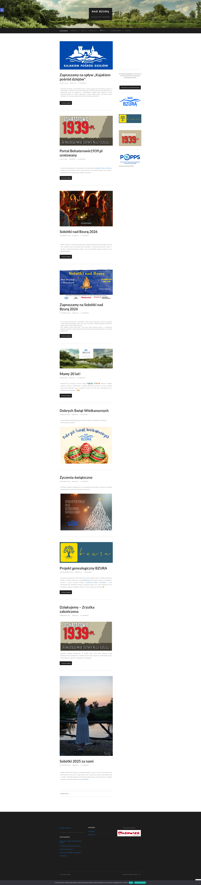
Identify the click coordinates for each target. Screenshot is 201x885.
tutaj (69, 587)
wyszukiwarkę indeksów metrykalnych (95, 582)
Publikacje (92, 30)
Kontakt (128, 30)
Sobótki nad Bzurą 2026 (79, 231)
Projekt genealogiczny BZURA (83, 568)
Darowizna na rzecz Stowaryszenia (130, 87)
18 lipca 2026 (64, 83)
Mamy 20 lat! (70, 374)
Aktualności (64, 30)
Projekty (74, 30)
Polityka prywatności (65, 828)
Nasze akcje (91, 831)
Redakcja (73, 83)
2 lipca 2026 (63, 159)
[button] (2, 10)
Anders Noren (132, 874)
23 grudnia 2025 (65, 481)
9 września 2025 (65, 615)
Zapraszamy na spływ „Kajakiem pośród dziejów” (85, 77)
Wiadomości (91, 834)
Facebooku (86, 779)
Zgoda (130, 882)
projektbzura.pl (86, 580)
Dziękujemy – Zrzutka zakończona (77, 609)
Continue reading (66, 103)
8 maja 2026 (63, 377)
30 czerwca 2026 (65, 235)
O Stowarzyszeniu (115, 30)
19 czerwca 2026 (65, 313)
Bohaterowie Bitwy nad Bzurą (102, 168)
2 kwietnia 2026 (65, 414)
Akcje (83, 30)
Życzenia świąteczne (76, 477)
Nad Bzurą (100, 11)
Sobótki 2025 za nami (77, 761)
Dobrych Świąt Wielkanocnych (84, 410)
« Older (64, 793)
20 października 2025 (66, 572)
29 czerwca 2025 (65, 765)
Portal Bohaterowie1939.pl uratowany (70, 846)
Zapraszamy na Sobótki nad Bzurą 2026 (70, 852)
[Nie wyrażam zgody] (199, 882)
